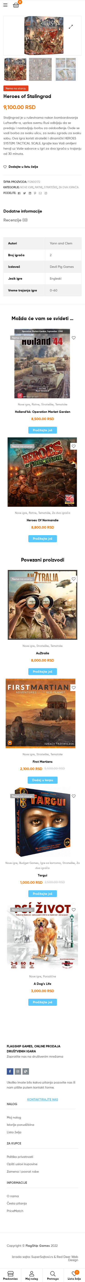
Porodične (49, 976)
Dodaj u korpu (42, 780)
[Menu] (8, 4)
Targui (42, 875)
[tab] (42, 211)
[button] (42, 1099)
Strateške (50, 187)
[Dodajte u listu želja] (73, 337)
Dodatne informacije (22, 211)
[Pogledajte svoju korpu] (16, 4)
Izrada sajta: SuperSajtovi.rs (32, 1257)
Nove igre (27, 187)
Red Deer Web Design (67, 1258)
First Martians (43, 762)
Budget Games (29, 863)
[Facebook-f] (10, 1071)
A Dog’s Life (42, 984)
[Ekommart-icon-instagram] (18, 1071)
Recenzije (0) (15, 220)
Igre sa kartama (50, 863)
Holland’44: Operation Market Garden (42, 412)
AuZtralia (42, 653)
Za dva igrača (69, 187)
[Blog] (25, 1071)
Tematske (61, 404)
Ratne (39, 187)
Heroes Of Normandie (42, 520)
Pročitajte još (42, 430)
